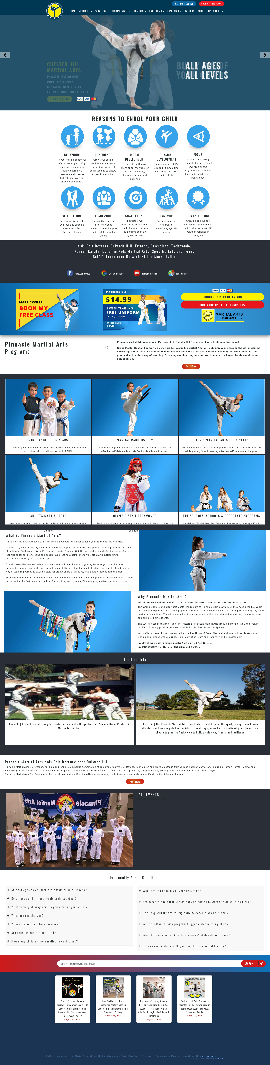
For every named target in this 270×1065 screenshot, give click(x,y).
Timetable (173, 11)
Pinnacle (10, 774)
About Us (84, 11)
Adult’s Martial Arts (48, 515)
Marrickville (182, 273)
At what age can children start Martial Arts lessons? (49, 890)
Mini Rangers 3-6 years (48, 440)
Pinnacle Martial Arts (206, 624)
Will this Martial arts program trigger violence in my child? (186, 924)
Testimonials (120, 11)
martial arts (194, 610)
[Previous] (5, 55)
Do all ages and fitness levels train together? (44, 898)
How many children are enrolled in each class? (44, 941)
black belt (171, 607)
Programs (155, 11)
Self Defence (211, 610)
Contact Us (214, 11)
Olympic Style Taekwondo (135, 515)
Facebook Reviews (83, 273)
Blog (201, 11)
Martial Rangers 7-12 (135, 440)
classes (207, 627)
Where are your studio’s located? (35, 924)
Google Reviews (116, 273)
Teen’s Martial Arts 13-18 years (221, 440)
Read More (191, 366)
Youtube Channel (150, 273)
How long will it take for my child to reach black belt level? (186, 913)
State (208, 633)
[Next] (265, 55)
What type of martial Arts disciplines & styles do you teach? (186, 935)
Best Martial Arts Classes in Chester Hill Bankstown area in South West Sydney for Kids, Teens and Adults (195, 1007)
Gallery (189, 11)
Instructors (192, 607)
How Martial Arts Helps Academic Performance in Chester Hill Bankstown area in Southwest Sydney (113, 1007)
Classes (139, 11)
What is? (101, 11)
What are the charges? (27, 915)
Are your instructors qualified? (33, 932)
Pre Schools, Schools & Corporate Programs (221, 515)
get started (60, 99)
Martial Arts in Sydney (225, 607)
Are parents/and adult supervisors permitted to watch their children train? (197, 901)
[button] (69, 890)
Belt (166, 624)
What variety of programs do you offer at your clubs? (49, 907)
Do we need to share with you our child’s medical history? (184, 946)
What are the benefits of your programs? (172, 890)
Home (72, 11)
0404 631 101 (186, 3)
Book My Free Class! (211, 3)
